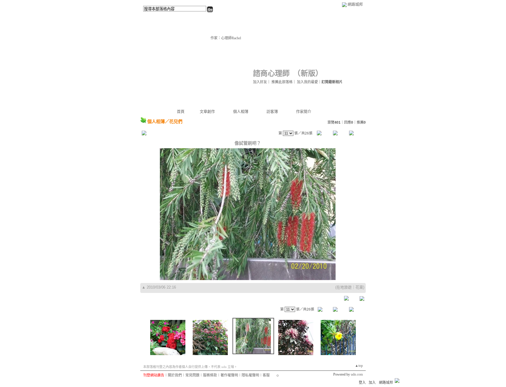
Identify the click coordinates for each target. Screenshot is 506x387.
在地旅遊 (344, 287)
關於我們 (175, 375)
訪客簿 (272, 111)
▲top (359, 366)
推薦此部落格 (282, 82)
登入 (362, 383)
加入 (372, 383)
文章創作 (207, 111)
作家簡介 (303, 111)
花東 (359, 287)
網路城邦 (355, 4)
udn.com (357, 374)
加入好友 (260, 82)
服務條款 (210, 375)
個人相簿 (240, 111)
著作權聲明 (229, 375)
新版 (308, 73)
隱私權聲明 (250, 375)
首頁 (180, 111)
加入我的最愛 (307, 82)
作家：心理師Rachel (226, 38)
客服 (266, 375)
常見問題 (192, 375)
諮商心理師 (271, 73)
